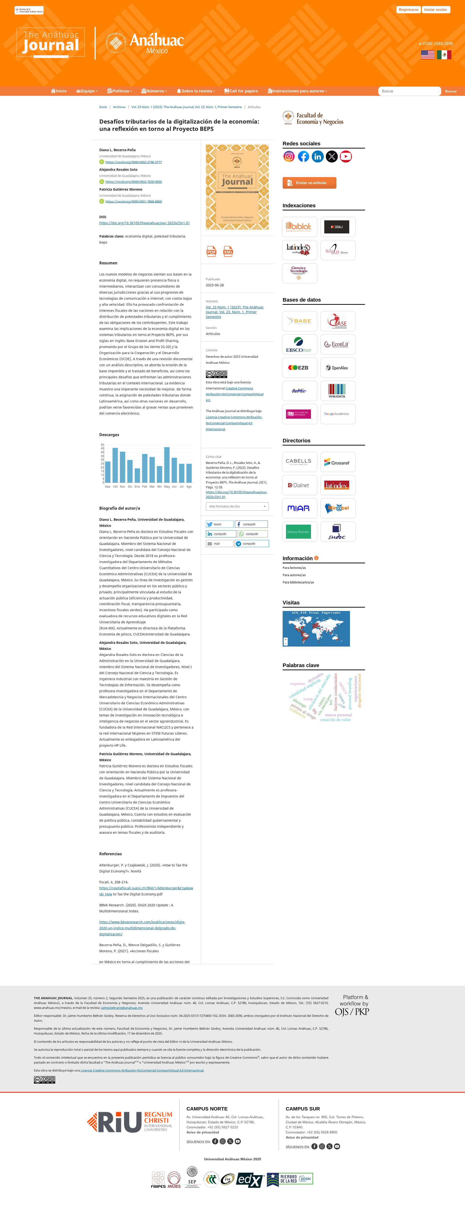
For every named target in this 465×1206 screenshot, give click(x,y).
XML (228, 251)
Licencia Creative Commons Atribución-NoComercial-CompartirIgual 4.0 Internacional (234, 423)
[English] (427, 55)
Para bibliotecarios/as (298, 582)
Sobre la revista (197, 91)
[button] (220, 524)
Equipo (88, 91)
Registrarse (408, 9)
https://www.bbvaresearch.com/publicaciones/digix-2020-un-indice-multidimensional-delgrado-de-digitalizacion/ (142, 928)
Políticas (120, 91)
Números (155, 91)
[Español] (444, 55)
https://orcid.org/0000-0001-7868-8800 (134, 201)
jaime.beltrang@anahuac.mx (122, 1007)
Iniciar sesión (435, 9)
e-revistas (29, 10)
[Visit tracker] (316, 645)
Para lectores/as (294, 568)
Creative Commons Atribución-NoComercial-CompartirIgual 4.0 (235, 394)
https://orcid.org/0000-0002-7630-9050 (134, 181)
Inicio (61, 91)
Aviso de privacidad (202, 1132)
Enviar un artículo (311, 183)
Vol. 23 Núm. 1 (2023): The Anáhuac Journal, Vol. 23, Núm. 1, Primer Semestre (187, 107)
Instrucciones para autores (298, 91)
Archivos (119, 107)
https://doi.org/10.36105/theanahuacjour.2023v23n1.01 (144, 223)
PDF (211, 251)
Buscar (451, 91)
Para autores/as (294, 575)
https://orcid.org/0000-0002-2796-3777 (134, 162)
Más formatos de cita (224, 506)
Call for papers (243, 91)
